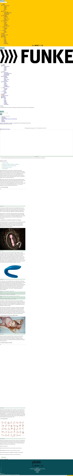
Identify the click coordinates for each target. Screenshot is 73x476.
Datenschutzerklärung (37, 469)
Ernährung (5, 28)
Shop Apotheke (6, 43)
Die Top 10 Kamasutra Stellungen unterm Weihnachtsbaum (11, 454)
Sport (5, 29)
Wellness (4, 26)
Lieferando (5, 42)
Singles (5, 23)
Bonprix (5, 40)
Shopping (5, 19)
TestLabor (4, 35)
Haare (5, 78)
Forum (3, 33)
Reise (5, 70)
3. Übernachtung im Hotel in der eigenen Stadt (9, 165)
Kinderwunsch (6, 11)
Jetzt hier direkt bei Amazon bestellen (9, 444)
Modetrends (5, 16)
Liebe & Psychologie (5, 20)
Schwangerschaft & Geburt (7, 12)
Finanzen (5, 32)
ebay (4, 38)
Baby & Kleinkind (6, 13)
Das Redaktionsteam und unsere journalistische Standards (37, 468)
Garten (5, 8)
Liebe (5, 21)
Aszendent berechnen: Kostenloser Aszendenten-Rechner (9, 118)
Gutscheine (4, 36)
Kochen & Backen (6, 5)
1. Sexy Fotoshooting (5, 162)
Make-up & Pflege (6, 18)
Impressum (37, 467)
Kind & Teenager (6, 14)
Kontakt (37, 471)
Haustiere (5, 9)
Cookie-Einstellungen (37, 470)
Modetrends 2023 (4, 117)
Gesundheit (5, 27)
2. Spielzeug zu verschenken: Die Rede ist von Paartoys (10, 164)
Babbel (5, 101)
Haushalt (5, 7)
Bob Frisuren (3, 120)
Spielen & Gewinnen (5, 34)
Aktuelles (4, 3)
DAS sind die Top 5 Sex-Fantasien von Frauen (12, 450)
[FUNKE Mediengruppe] (2, 473)
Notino (5, 39)
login (0, 109)
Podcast (3, 119)
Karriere (5, 31)
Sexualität (5, 22)
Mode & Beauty (5, 15)
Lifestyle (4, 4)
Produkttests (3, 121)
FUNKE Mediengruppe (7, 474)
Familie (3, 10)
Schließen (3, 1)
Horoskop (4, 93)
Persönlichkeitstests (6, 25)
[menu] (1, 114)
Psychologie (5, 85)
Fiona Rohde (32, 128)
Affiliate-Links (3, 457)
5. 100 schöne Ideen (5, 168)
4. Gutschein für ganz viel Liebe (7, 167)
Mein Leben (5, 24)
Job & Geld (4, 30)
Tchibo (5, 37)
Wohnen (5, 6)
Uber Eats (5, 41)
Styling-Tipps (6, 17)
